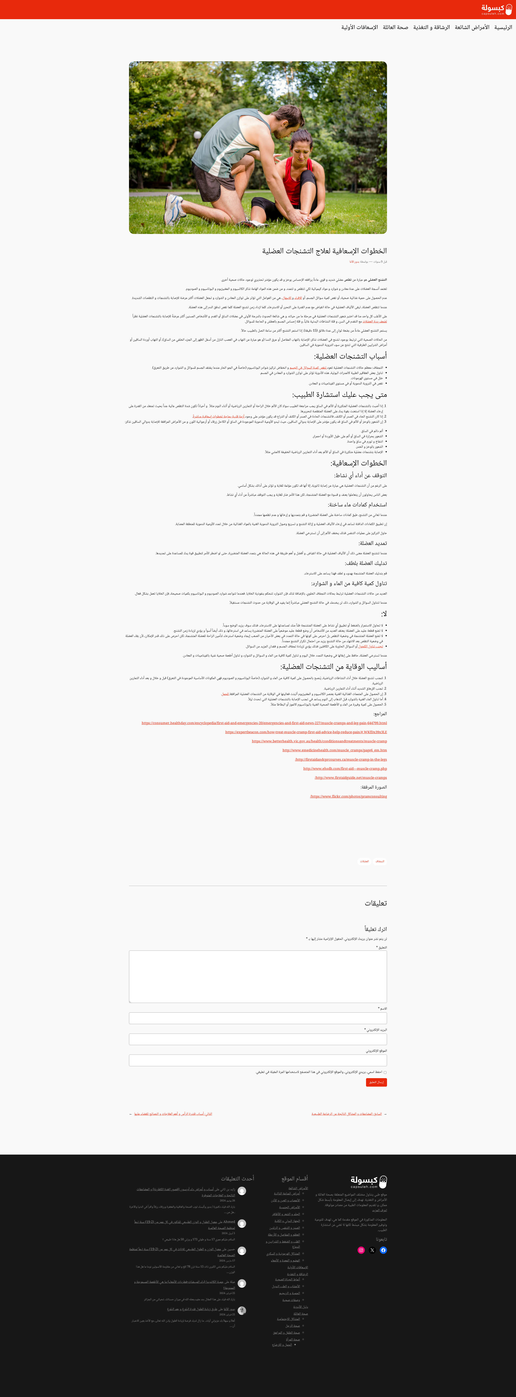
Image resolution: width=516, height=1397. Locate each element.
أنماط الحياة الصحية (287, 1280)
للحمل (226, 694)
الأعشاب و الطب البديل (286, 1287)
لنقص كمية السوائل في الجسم (308, 368)
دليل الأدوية (300, 1307)
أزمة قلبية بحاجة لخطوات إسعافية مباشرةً (219, 417)
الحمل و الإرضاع (282, 1345)
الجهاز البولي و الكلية (287, 1221)
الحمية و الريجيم (289, 1293)
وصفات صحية (291, 1300)
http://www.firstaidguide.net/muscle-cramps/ (351, 778)
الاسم (382, 1009)
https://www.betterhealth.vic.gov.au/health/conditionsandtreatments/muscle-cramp (319, 742)
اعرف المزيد (379, 1210)
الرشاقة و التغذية (297, 1274)
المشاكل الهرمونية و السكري (283, 1254)
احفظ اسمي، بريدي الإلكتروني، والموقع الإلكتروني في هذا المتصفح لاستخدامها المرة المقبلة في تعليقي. (319, 1072)
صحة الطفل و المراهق (286, 1333)
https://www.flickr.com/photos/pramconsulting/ (348, 797)
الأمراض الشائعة (298, 1188)
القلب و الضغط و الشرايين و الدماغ (283, 1244)
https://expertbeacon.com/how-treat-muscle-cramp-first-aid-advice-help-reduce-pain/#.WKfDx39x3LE (306, 733)
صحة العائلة (300, 1314)
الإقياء (298, 298)
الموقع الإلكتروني (376, 1051)
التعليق (381, 948)
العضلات (364, 861)
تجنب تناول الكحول (370, 647)
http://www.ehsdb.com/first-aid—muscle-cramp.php (345, 769)
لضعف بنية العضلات (375, 322)
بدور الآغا (354, 262)
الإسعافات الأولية (297, 1268)
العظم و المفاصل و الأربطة (284, 1235)
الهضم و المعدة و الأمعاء (285, 1261)
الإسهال (287, 298)
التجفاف (380, 861)
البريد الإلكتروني (375, 1030)
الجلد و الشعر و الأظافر (286, 1214)
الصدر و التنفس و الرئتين (284, 1228)
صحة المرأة (293, 1340)
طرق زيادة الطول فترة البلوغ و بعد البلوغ (192, 1309)
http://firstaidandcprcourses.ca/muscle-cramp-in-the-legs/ (341, 760)
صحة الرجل (292, 1326)
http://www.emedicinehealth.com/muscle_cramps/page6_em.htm (335, 751)
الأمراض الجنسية (289, 1207)
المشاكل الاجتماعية (288, 1319)
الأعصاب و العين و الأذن (285, 1201)
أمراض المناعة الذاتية (287, 1194)
